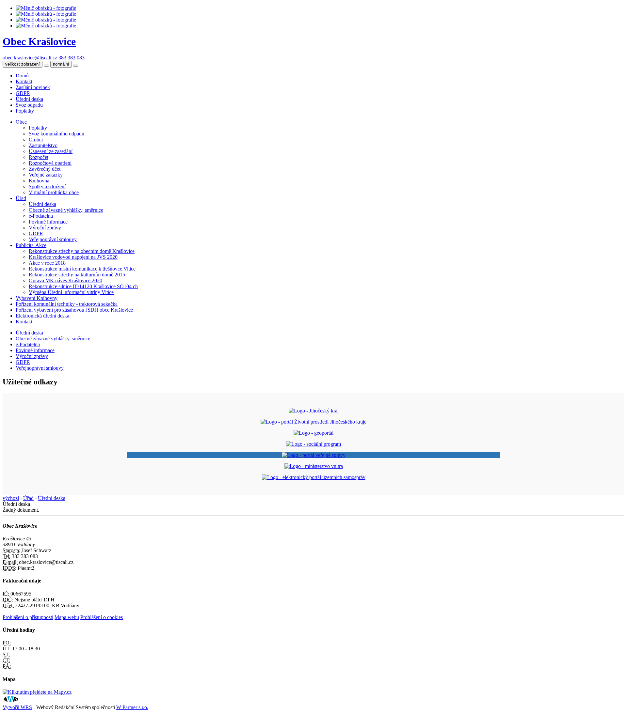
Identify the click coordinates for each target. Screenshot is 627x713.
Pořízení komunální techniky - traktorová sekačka (67, 304)
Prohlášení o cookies (101, 617)
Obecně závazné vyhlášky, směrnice (66, 210)
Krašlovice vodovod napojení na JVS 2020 (73, 257)
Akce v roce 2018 (47, 263)
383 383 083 (71, 57)
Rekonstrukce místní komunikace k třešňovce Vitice (82, 268)
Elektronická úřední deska (42, 315)
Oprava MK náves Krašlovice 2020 (65, 280)
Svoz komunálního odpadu (56, 133)
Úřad (21, 198)
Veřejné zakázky (46, 175)
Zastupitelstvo (43, 145)
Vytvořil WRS (17, 707)
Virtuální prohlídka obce (54, 192)
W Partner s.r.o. (132, 707)
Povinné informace (48, 222)
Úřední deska (29, 99)
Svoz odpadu (29, 105)
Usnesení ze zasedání (50, 151)
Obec (21, 122)
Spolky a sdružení (47, 186)
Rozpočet (38, 157)
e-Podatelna (41, 216)
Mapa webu (67, 617)
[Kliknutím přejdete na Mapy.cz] (37, 692)
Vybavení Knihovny (36, 298)
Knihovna (39, 180)
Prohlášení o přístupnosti (28, 617)
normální (61, 64)
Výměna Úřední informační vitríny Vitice (71, 292)
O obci (36, 139)
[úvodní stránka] (46, 8)
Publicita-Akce (31, 245)
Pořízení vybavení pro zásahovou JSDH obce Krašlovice (74, 310)
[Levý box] (314, 410)
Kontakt (24, 81)
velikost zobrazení (22, 64)
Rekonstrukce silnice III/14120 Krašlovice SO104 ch (83, 286)
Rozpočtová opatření (50, 163)
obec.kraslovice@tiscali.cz (30, 57)
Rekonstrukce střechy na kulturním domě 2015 (77, 274)
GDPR (23, 93)
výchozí (11, 498)
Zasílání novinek (33, 87)
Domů (22, 75)
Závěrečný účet (44, 169)
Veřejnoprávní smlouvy (53, 239)
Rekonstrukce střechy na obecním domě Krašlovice (82, 251)
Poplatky (25, 111)
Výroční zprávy (45, 227)
